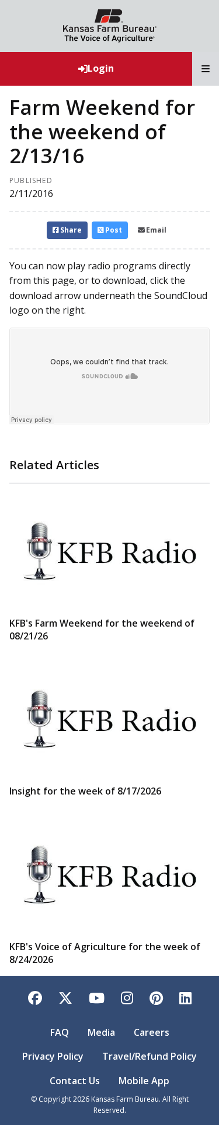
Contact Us (75, 1080)
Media (101, 1032)
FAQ (59, 1032)
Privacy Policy (53, 1056)
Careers (151, 1032)
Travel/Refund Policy (149, 1056)
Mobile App (144, 1080)
